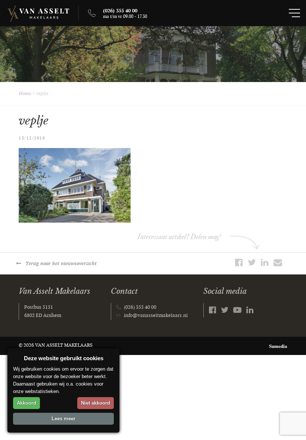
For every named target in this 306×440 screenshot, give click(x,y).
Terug (61, 264)
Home (25, 94)
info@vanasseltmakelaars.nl (156, 315)
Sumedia (278, 345)
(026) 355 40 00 (140, 307)
